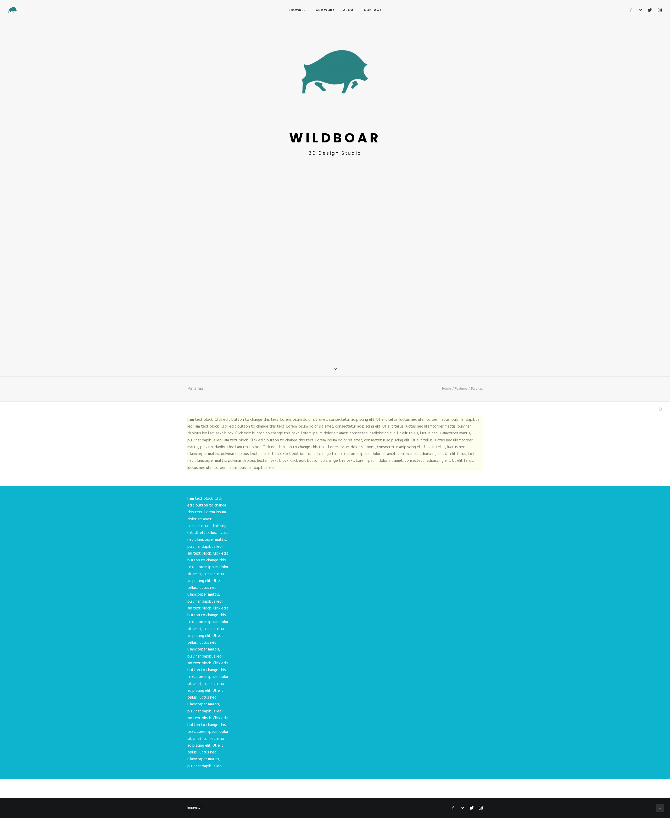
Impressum (195, 807)
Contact (373, 10)
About (349, 10)
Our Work (325, 10)
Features (461, 388)
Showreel (297, 10)
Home (446, 388)
